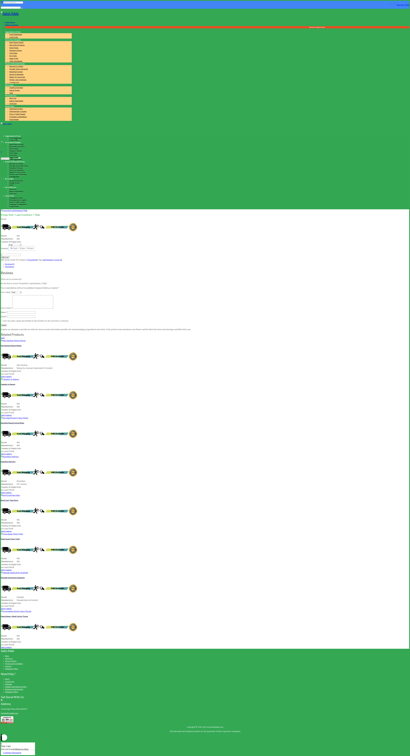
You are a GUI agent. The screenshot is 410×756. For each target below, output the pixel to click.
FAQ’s (7, 679)
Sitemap (8, 684)
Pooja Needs (32, 260)
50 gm (22, 248)
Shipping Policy (11, 669)
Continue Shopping (12, 753)
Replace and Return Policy (16, 687)
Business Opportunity (14, 689)
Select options (6, 377)
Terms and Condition (14, 664)
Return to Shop (22, 749)
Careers (8, 666)
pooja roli (58, 260)
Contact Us (9, 682)
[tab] (207, 264)
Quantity (4, 248)
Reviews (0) (9, 264)
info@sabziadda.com (9, 713)
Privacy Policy (11, 661)
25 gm (14, 248)
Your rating (6, 292)
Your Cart (403, 5)
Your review (6, 308)
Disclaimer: (9, 267)
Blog (7, 656)
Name (4, 312)
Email (4, 316)
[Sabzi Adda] (205, 13)
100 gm (30, 248)
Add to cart (5, 257)
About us (8, 658)
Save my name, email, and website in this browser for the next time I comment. (36, 321)
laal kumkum (48, 260)
